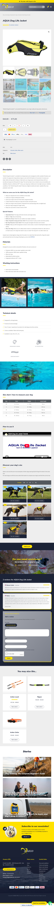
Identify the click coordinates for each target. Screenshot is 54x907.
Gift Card (29, 871)
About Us (29, 867)
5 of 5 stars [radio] (15, 625)
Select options (14, 706)
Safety (16, 150)
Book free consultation (39, 903)
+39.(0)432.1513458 (9, 864)
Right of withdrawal (43, 869)
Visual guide (42, 112)
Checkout (41, 873)
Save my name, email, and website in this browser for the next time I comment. (20, 649)
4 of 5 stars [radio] (13, 625)
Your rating (7, 622)
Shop (4, 14)
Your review (7, 628)
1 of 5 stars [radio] (7, 625)
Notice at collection (27, 905)
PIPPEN (32, 237)
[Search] (43, 7)
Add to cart (12, 129)
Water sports (20, 150)
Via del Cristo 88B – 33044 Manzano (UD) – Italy (13, 863)
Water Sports (13, 153)
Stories (28, 869)
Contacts (29, 873)
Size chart (32, 112)
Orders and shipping (43, 865)
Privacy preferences (43, 880)
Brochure (41, 875)
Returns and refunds (43, 867)
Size (4, 125)
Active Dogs (7, 14)
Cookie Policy (42, 879)
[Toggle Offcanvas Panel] (50, 7)
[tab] (19, 482)
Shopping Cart (42, 871)
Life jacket (20, 14)
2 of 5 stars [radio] (9, 625)
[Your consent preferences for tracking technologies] (51, 904)
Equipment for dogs (13, 14)
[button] (49, 32)
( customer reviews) (13, 25)
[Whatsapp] (50, 903)
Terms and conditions (43, 863)
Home (28, 863)
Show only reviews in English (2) (12, 613)
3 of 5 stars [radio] (11, 625)
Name (6, 638)
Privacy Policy (42, 877)
